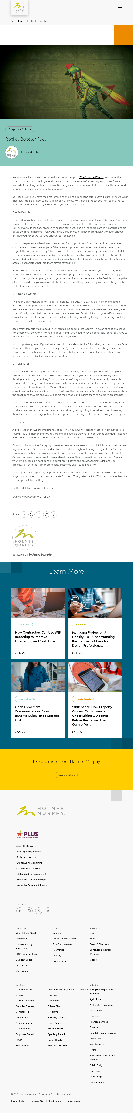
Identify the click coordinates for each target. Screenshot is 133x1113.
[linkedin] (48, 911)
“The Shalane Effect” (91, 177)
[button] (116, 8)
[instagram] (29, 911)
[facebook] (19, 911)
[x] (38, 911)
